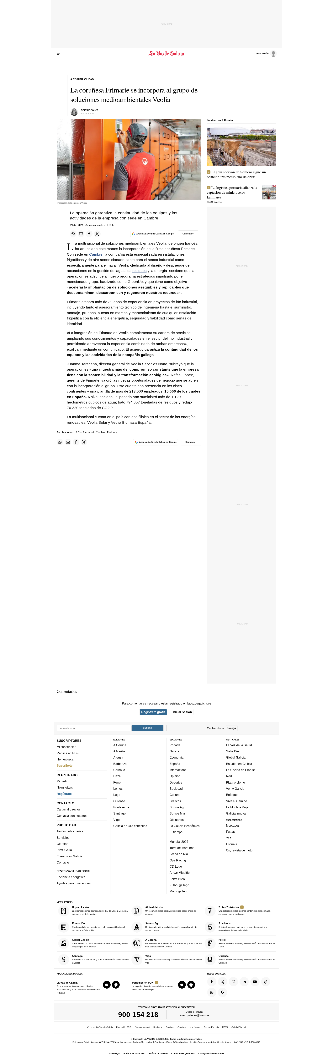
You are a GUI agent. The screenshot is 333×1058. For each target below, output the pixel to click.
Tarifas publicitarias (70, 831)
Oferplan (62, 843)
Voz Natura (195, 1027)
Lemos (118, 788)
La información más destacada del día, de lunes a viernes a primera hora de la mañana (100, 910)
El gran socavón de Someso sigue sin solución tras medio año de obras (236, 174)
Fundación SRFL (124, 1027)
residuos (139, 271)
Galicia (174, 751)
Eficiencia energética (71, 877)
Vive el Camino (236, 801)
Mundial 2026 (179, 841)
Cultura (175, 794)
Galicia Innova (236, 813)
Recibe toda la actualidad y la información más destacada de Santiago (100, 959)
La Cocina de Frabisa (241, 770)
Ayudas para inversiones (74, 883)
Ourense (119, 801)
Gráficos (175, 801)
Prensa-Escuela (211, 1027)
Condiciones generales (183, 1053)
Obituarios (177, 819)
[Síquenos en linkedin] (244, 981)
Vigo (116, 819)
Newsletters (65, 787)
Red (229, 776)
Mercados (233, 825)
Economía (176, 757)
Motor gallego (179, 891)
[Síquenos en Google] (222, 992)
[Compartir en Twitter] (97, 233)
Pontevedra (121, 807)
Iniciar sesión (182, 712)
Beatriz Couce (89, 110)
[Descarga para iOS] (107, 985)
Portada (175, 745)
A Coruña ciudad (85, 432)
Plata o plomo (235, 782)
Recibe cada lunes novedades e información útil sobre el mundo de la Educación (98, 926)
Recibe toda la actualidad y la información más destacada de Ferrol (247, 943)
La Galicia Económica (185, 826)
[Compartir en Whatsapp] (73, 233)
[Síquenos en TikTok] (265, 981)
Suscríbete (64, 765)
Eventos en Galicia (69, 856)
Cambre (96, 254)
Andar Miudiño (180, 872)
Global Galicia (236, 757)
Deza (117, 776)
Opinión (175, 776)
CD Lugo (176, 866)
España (175, 763)
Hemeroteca (65, 759)
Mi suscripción (66, 747)
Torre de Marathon (182, 848)
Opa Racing (178, 860)
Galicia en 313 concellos (130, 826)
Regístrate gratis (153, 712)
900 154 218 (138, 1014)
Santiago (119, 813)
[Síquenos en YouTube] (255, 981)
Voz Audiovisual (142, 1027)
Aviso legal (114, 1053)
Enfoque (232, 794)
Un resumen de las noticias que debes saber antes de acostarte (170, 910)
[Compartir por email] (81, 233)
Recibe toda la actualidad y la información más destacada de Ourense (247, 959)
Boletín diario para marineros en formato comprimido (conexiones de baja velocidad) (243, 926)
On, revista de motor (239, 850)
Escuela (231, 844)
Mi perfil (62, 781)
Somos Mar (177, 813)
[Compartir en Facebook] (89, 233)
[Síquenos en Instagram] (233, 981)
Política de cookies (158, 1053)
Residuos (112, 432)
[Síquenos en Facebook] (211, 981)
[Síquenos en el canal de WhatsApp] (211, 992)
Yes (228, 838)
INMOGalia (64, 850)
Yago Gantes (214, 202)
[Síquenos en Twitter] (222, 981)
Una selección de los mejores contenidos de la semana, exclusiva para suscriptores (245, 910)
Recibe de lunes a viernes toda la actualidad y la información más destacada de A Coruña (173, 943)
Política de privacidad (134, 1053)
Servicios (63, 837)
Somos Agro (178, 807)
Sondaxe (170, 1027)
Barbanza (120, 763)
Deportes (176, 782)
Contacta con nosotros (72, 815)
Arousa (118, 757)
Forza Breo (177, 878)
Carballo (119, 770)
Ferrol (117, 782)
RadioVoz (157, 1027)
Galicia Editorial (238, 1027)
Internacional (178, 770)
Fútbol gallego (179, 885)
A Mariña (119, 751)
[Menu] (59, 53)
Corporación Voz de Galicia (100, 1027)
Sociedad (176, 788)
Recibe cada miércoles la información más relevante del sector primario (171, 926)
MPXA (225, 1027)
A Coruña (119, 745)
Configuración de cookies (211, 1053)
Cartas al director (68, 809)
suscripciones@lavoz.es (194, 1015)
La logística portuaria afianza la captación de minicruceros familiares (232, 192)
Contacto (63, 862)
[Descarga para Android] (116, 985)
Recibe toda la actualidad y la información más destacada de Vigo (173, 959)
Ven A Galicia (235, 788)
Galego (231, 728)
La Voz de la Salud (239, 745)
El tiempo (176, 832)
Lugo (116, 794)
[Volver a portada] (166, 53)
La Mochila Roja (237, 807)
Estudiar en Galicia (239, 763)
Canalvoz (181, 1027)
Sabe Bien (233, 751)
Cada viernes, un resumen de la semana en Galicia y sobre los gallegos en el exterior (100, 943)
